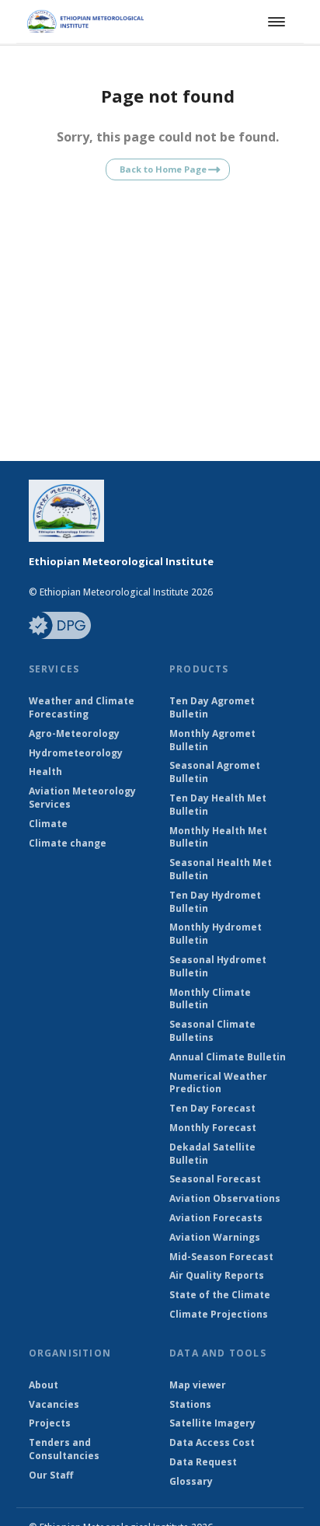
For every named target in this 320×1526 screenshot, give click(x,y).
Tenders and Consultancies (64, 1449)
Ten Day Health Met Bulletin (217, 805)
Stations (190, 1405)
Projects (50, 1423)
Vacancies (54, 1405)
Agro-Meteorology (74, 734)
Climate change (67, 843)
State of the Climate (219, 1295)
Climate (48, 824)
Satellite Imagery (212, 1423)
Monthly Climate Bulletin (210, 999)
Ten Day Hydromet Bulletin (215, 902)
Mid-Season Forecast (221, 1257)
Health (45, 772)
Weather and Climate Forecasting (81, 708)
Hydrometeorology (76, 753)
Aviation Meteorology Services (82, 798)
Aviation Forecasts (216, 1218)
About (43, 1385)
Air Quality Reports (216, 1275)
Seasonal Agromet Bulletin (214, 772)
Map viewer (197, 1385)
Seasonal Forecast (215, 1179)
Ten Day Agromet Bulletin (212, 708)
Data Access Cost (212, 1443)
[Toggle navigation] (274, 22)
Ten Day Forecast (212, 1108)
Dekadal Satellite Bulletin (212, 1154)
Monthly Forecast (212, 1128)
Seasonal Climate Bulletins (212, 1031)
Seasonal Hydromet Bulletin (217, 967)
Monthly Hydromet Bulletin (215, 934)
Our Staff (51, 1475)
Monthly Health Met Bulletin (218, 837)
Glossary (191, 1481)
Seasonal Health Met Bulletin (220, 869)
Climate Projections (218, 1314)
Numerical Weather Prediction (218, 1083)
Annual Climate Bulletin (227, 1057)
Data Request (203, 1462)
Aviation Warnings (214, 1237)
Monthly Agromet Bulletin (212, 740)
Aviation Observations (224, 1199)
